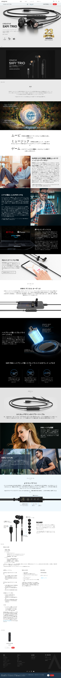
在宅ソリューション (6, 661)
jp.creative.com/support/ (7, 620)
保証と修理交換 (19, 661)
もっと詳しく (7, 647)
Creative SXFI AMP (9, 643)
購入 (13, 647)
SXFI (26, 1)
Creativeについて (33, 656)
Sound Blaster (5, 657)
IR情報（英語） (33, 657)
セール (4, 667)
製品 (18, 656)
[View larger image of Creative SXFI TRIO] (5, 38)
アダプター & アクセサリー (7, 663)
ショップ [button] (32, 1)
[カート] (58, 1)
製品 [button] (21, 1)
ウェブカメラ (5, 662)
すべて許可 (52, 675)
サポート (39, 1)
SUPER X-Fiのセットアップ (8, 272)
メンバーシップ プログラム (21, 662)
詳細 (48, 675)
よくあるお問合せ (19, 663)
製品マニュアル (44, 577)
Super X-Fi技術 (35, 165)
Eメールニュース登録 (48, 659)
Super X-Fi (4, 656)
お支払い (18, 657)
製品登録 (46, 660)
